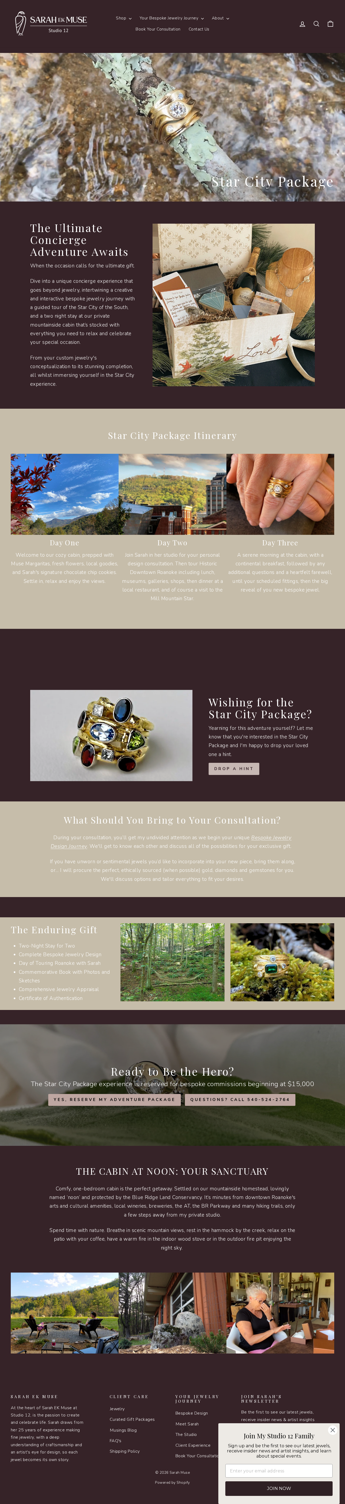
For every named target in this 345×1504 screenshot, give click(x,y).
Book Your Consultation (158, 29)
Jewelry (117, 1409)
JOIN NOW (279, 1488)
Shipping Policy (125, 1451)
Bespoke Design (191, 1413)
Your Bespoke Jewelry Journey (170, 18)
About (218, 18)
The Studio (186, 1435)
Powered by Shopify (172, 1482)
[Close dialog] (332, 1430)
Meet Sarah (187, 1424)
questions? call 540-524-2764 (240, 1099)
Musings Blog (123, 1430)
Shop (121, 18)
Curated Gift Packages (132, 1419)
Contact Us (199, 29)
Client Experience (193, 1445)
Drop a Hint (234, 768)
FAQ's (116, 1441)
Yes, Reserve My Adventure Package (115, 1099)
